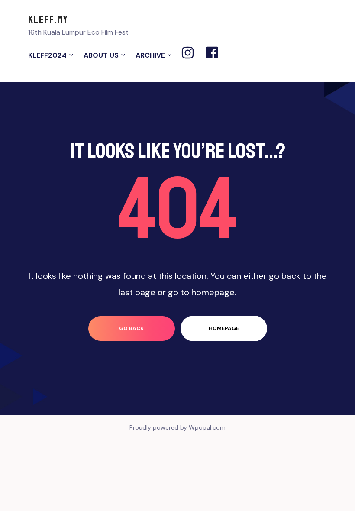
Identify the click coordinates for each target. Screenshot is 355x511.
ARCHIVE (150, 55)
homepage (224, 328)
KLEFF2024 (47, 55)
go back (131, 328)
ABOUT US (101, 55)
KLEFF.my (48, 19)
